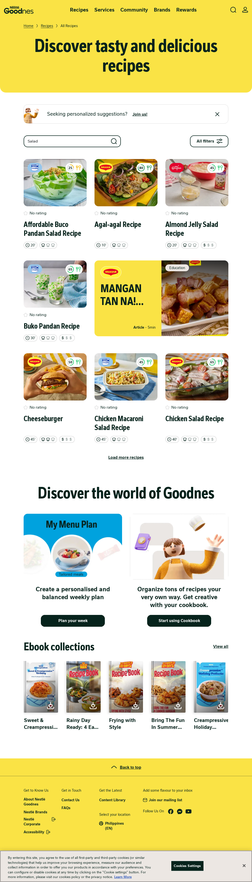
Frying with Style (122, 723)
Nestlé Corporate (32, 821)
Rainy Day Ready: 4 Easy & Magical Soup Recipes (82, 724)
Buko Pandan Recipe (52, 326)
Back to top (130, 767)
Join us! (139, 114)
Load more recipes (126, 457)
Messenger (180, 812)
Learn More (123, 877)
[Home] (18, 10)
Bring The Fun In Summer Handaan (168, 724)
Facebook (171, 812)
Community (134, 10)
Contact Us (70, 800)
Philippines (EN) (114, 826)
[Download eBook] (41, 686)
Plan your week (73, 620)
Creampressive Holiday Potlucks (211, 724)
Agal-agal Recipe (117, 224)
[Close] (217, 114)
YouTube (188, 812)
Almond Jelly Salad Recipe (191, 229)
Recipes (79, 10)
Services (104, 10)
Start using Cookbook (179, 620)
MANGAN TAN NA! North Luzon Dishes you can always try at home (125, 295)
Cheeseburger (43, 418)
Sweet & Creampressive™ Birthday (41, 724)
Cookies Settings (187, 866)
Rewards (186, 10)
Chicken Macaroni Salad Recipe (118, 423)
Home (28, 26)
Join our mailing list (165, 800)
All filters (205, 141)
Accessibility (34, 832)
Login (245, 10)
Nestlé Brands (35, 812)
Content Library (112, 800)
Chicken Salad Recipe (194, 418)
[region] (126, 866)
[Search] (233, 10)
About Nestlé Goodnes (34, 801)
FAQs (66, 808)
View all (220, 646)
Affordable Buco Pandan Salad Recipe (52, 229)
